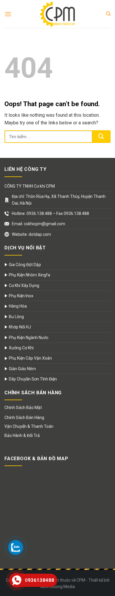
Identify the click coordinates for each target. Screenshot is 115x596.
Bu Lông (16, 316)
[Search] (108, 13)
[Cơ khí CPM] (57, 14)
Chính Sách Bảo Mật (23, 407)
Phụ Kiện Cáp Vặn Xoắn (30, 358)
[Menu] (8, 14)
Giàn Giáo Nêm (22, 368)
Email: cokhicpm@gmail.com (38, 223)
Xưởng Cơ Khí (21, 347)
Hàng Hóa (18, 306)
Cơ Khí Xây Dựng (24, 285)
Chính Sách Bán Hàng (24, 417)
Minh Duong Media (57, 586)
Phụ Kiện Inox (21, 295)
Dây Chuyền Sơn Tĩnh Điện (33, 379)
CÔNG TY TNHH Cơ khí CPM (29, 186)
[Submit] (101, 136)
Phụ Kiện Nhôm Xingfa (29, 275)
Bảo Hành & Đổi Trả (22, 435)
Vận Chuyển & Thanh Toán (28, 426)
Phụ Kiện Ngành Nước (28, 337)
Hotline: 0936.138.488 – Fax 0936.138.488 (50, 213)
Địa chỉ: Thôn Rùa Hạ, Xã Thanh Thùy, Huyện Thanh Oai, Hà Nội (59, 199)
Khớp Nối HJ (20, 327)
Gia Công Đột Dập (25, 264)
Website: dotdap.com (31, 234)
